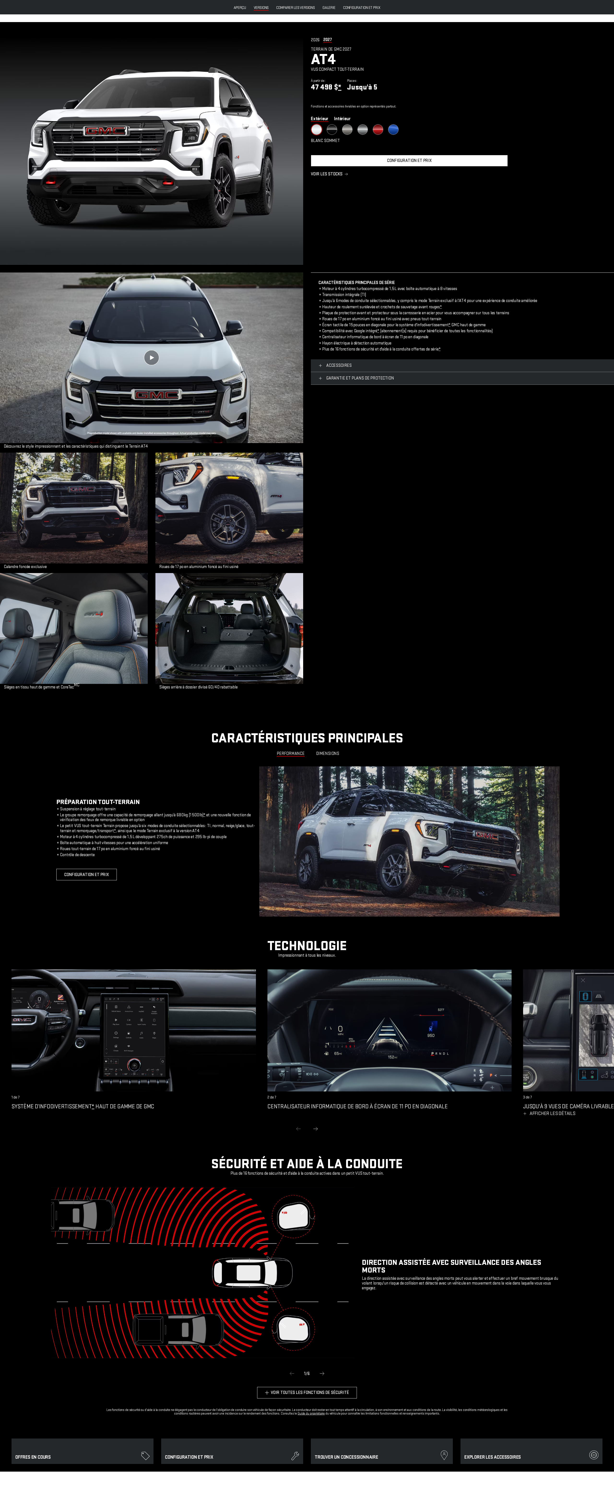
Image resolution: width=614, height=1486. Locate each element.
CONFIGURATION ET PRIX (362, 8)
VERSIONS (261, 8)
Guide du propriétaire (311, 1413)
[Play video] (151, 357)
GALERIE (329, 8)
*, (115, 831)
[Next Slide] (315, 1129)
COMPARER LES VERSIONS (295, 8)
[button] (339, 87)
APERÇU (240, 8)
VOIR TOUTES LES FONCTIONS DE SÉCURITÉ (310, 1392)
